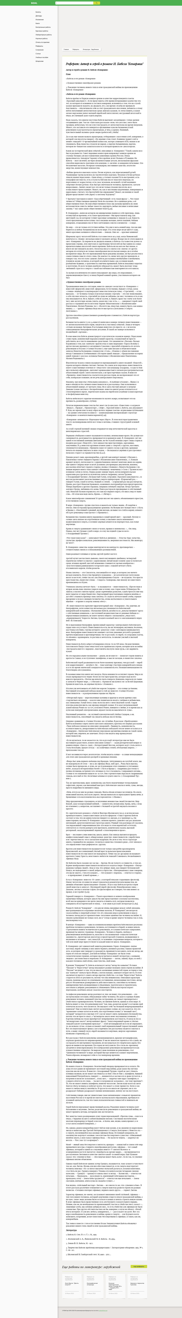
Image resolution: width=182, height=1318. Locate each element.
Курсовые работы (42, 31)
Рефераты (39, 46)
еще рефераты (139, 1266)
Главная (66, 49)
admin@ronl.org (103, 1310)
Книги (38, 23)
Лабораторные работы (44, 35)
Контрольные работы (43, 27)
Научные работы (42, 38)
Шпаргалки (39, 61)
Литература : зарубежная (91, 49)
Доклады (39, 16)
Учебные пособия (42, 57)
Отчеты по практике (42, 42)
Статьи (38, 53)
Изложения (40, 19)
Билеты (38, 12)
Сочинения (40, 50)
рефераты (76, 49)
